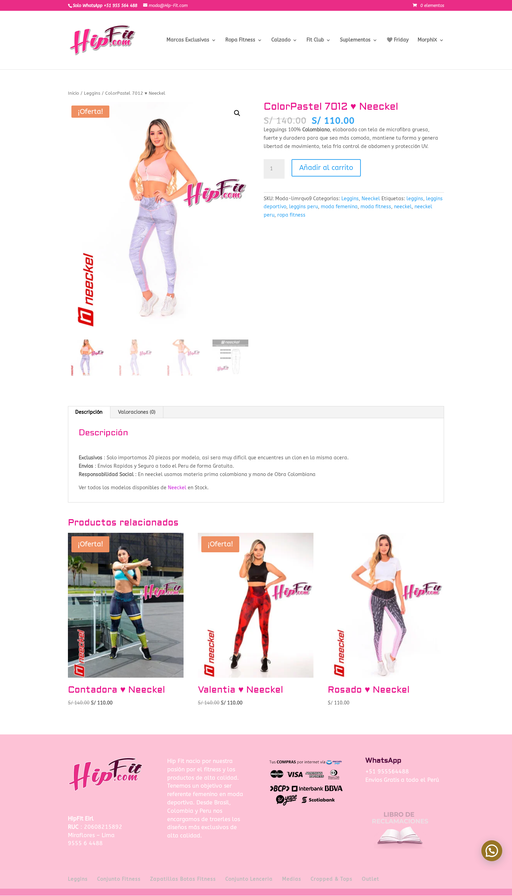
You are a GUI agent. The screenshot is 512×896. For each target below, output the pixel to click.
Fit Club (315, 40)
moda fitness (375, 207)
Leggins (92, 93)
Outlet (370, 879)
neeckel (403, 207)
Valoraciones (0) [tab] (136, 412)
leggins (414, 199)
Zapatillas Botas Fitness (183, 879)
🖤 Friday (398, 40)
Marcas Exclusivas (187, 40)
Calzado (280, 40)
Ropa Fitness (240, 40)
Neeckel (371, 199)
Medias (291, 879)
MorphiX (427, 40)
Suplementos (355, 40)
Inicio (73, 93)
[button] (237, 113)
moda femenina (339, 207)
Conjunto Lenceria (249, 879)
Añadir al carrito (326, 168)
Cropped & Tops (331, 879)
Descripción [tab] (88, 412)
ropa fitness (291, 215)
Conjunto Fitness (119, 879)
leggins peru (303, 207)
